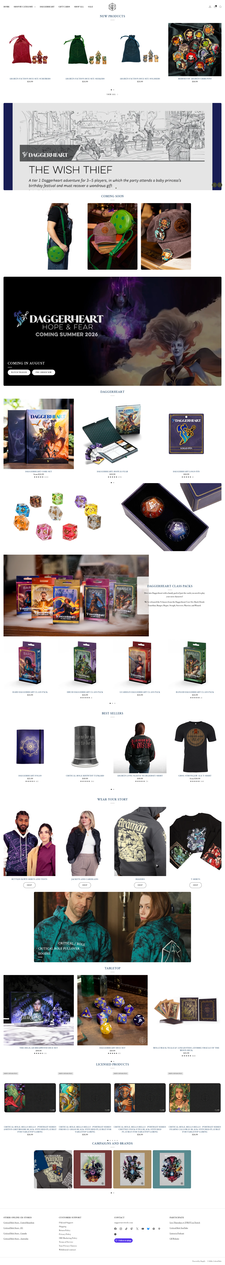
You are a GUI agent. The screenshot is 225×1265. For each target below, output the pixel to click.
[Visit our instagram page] (121, 1228)
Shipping (62, 1226)
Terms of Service (66, 1242)
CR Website (174, 1239)
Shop (29, 885)
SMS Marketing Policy (68, 1238)
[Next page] (221, 50)
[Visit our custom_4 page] (115, 1234)
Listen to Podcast (177, 1233)
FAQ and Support (66, 1223)
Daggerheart (47, 7)
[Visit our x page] (137, 1228)
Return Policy (64, 1230)
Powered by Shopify (198, 1261)
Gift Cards (64, 7)
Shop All (79, 7)
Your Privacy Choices (68, 1246)
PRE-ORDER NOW (44, 372)
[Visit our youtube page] (143, 1228)
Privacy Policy (65, 1234)
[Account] (210, 7)
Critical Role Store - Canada (15, 1233)
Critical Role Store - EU (13, 1228)
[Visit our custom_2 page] (154, 1228)
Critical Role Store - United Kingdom (19, 1223)
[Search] (220, 7)
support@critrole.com (123, 1223)
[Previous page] (3, 50)
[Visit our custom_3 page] (159, 1228)
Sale (90, 7)
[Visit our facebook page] (115, 1228)
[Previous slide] (214, 184)
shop (84, 885)
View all (111, 94)
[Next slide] (219, 184)
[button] (111, 188)
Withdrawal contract (67, 1250)
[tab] (111, 89)
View (58, 213)
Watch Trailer (19, 372)
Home (6, 7)
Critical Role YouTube (179, 1228)
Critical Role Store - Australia (16, 1239)
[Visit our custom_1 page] (148, 1228)
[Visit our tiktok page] (126, 1228)
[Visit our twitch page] (132, 1228)
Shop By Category (23, 7)
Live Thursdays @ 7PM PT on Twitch (185, 1223)
